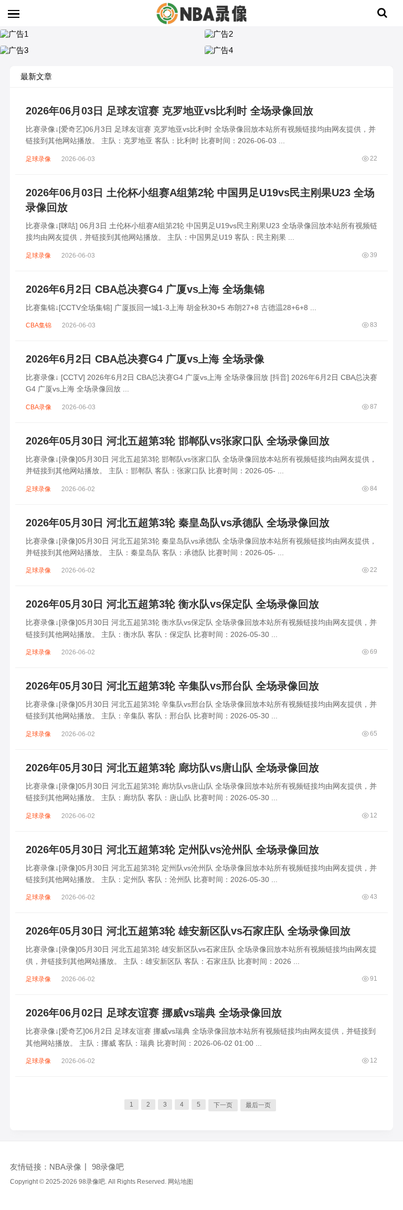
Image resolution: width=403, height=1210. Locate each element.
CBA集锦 (38, 325)
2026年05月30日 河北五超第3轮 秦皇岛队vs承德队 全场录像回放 (178, 522)
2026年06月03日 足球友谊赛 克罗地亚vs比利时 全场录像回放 (169, 110)
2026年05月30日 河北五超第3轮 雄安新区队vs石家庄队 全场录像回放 (188, 931)
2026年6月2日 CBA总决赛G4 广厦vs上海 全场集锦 (145, 289)
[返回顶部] (382, 957)
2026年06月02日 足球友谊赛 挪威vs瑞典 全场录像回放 (154, 1012)
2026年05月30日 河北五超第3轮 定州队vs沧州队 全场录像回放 (172, 849)
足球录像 (38, 159)
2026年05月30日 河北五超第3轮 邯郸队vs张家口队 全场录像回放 (178, 441)
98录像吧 (108, 1166)
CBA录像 (38, 407)
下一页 (223, 1105)
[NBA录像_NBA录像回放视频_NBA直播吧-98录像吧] (201, 13)
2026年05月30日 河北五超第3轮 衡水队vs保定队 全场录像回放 (172, 604)
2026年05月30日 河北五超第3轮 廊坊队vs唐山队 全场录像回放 (172, 767)
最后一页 (258, 1105)
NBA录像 (65, 1166)
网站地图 (180, 1181)
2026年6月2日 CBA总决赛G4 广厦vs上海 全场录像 (145, 359)
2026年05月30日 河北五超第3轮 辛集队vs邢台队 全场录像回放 (172, 686)
